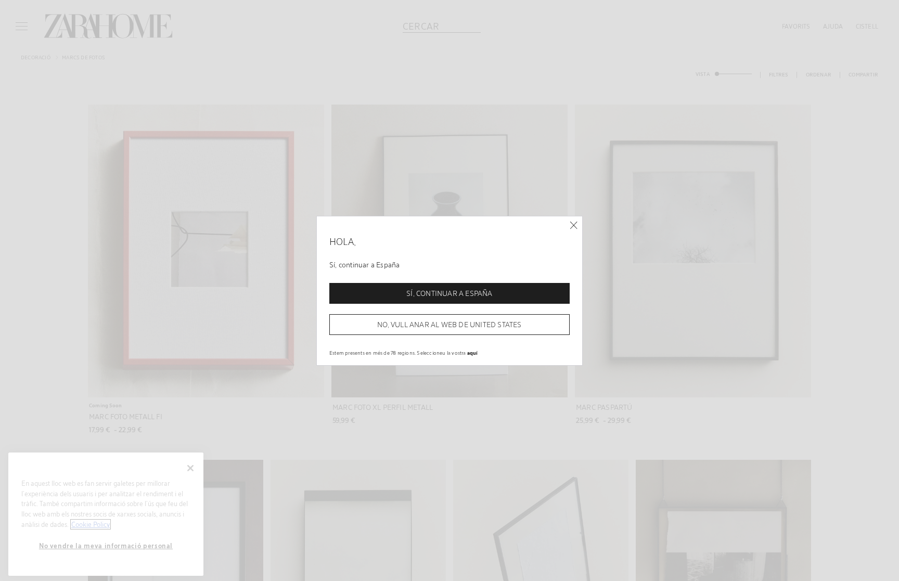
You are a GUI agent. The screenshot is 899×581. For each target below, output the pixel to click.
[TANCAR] (573, 225)
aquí (472, 353)
